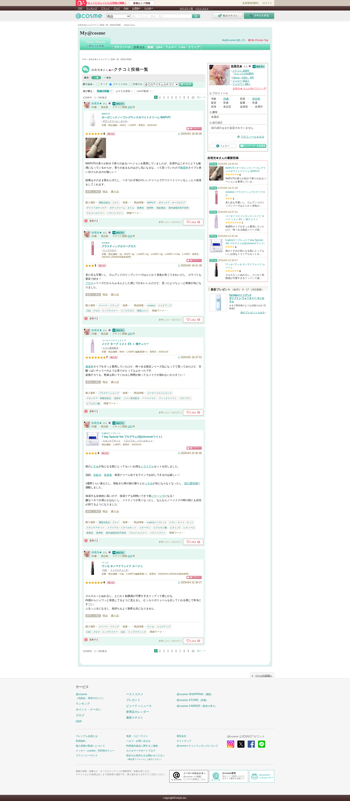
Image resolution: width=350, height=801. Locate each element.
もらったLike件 (244, 73)
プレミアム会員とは (87, 736)
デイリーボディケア (96, 208)
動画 (150, 47)
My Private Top (259, 40)
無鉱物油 (161, 208)
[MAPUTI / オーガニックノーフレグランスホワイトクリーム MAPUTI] (92, 124)
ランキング (91, 8)
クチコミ (139, 47)
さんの (249, 88)
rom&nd (105, 243)
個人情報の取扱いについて (90, 745)
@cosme (90, 696)
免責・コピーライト (137, 736)
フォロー (171, 47)
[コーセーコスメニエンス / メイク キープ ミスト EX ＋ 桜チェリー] (92, 351)
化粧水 (117, 398)
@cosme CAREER (197, 705)
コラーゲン (185, 398)
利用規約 (80, 741)
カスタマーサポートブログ (140, 750)
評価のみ (137, 84)
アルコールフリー (95, 213)
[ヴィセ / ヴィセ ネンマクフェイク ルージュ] (92, 573)
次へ (199, 97)
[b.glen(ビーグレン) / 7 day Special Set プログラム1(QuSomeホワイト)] (92, 443)
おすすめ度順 (123, 91)
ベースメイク (149, 398)
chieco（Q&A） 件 (243, 77)
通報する (92, 221)
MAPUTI (106, 114)
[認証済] (118, 103)
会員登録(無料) (250, 3)
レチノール (189, 527)
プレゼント (133, 700)
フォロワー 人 (241, 84)
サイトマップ (184, 741)
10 (193, 97)
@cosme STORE (192, 700)
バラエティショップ (109, 393)
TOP (80, 8)
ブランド (105, 8)
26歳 (226, 98)
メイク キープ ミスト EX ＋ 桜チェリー (125, 343)
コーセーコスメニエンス (114, 340)
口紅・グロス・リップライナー (102, 310)
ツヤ (154, 495)
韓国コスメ (142, 310)
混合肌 (256, 98)
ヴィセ (105, 562)
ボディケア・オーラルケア (172, 202)
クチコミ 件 (240, 70)
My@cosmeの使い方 (233, 40)
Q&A (126, 8)
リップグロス (109, 250)
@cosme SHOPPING (195, 694)
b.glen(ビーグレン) (111, 433)
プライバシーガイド (87, 755)
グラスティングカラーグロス (119, 246)
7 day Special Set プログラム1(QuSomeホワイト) (132, 436)
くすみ (95, 466)
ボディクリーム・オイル (115, 121)
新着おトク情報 (141, 3)
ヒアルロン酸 (93, 403)
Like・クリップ (189, 47)
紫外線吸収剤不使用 (179, 208)
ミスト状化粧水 (110, 348)
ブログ (116, 8)
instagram (230, 744)
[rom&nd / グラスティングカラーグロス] (92, 253)
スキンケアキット (112, 440)
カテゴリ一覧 (186, 8)
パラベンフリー (115, 213)
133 (130, 107)
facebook (251, 744)
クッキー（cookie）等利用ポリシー (95, 750)
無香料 (184, 167)
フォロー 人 (240, 80)
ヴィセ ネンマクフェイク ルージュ (122, 566)
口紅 (105, 570)
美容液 (108, 474)
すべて (104, 84)
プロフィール (122, 47)
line (261, 744)
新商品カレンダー (137, 711)
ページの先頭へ (263, 675)
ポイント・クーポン (88, 709)
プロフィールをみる (252, 136)
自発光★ (119, 69)
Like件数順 (143, 91)
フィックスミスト (168, 398)
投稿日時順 (103, 91)
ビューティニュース (139, 705)
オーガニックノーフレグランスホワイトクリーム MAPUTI (136, 117)
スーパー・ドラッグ (109, 305)
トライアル (147, 466)
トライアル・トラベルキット (138, 440)
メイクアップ (164, 305)
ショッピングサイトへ (194, 128)
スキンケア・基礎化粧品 (98, 398)
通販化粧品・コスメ (109, 202)
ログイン (267, 3)
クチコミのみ (120, 84)
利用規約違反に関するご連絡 (142, 745)
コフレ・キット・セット (181, 522)
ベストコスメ (202, 8)
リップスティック (119, 570)
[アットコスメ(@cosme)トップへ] (89, 17)
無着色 (140, 208)
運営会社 (181, 736)
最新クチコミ (134, 717)
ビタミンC (175, 527)
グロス (89, 283)
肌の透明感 (190, 483)
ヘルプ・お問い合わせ (138, 741)
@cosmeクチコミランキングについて (197, 745)
